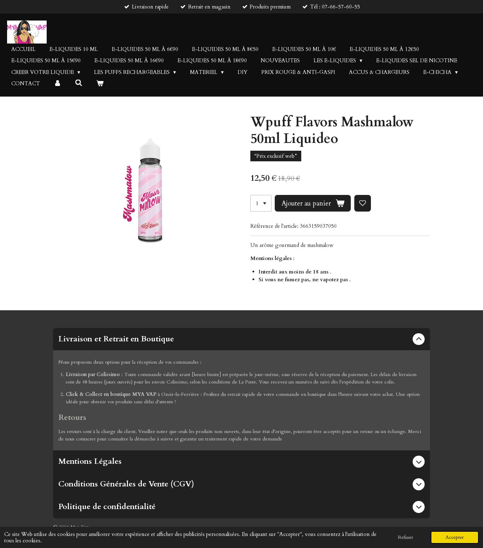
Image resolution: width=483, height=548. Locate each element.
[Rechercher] (79, 83)
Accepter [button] (455, 537)
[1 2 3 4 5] (261, 203)
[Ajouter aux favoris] (362, 203)
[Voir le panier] (100, 84)
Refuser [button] (405, 537)
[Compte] (57, 84)
